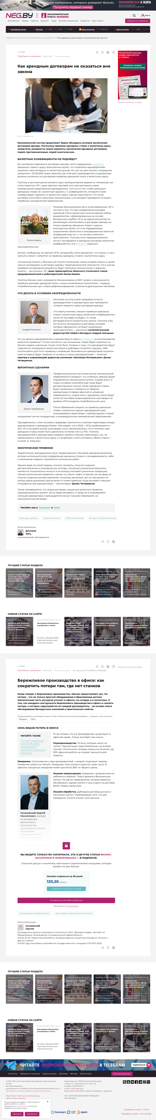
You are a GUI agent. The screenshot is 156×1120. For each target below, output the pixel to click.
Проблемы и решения (29, 56)
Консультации (71, 620)
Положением (22, 1106)
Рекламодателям (122, 1074)
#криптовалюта (52, 518)
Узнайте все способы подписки (66, 900)
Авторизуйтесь (73, 906)
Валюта (39, 29)
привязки (98, 164)
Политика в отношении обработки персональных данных (28, 1091)
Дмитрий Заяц (31, 532)
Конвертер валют (18, 29)
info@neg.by (21, 1096)
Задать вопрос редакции (15, 1098)
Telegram (44, 507)
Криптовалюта (88, 29)
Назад (22, 52)
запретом (87, 339)
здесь (58, 1088)
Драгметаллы (123, 29)
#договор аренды (29, 518)
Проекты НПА (130, 620)
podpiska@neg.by (33, 1096)
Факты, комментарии (45, 620)
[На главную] (19, 15)
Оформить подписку (137, 21)
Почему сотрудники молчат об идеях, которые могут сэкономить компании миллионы (33, 746)
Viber (57, 507)
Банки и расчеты (14, 620)
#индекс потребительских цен (105, 518)
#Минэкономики (74, 518)
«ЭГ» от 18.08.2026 (89, 670)
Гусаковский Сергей (33, 927)
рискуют (81, 243)
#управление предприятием (35, 913)
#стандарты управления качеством (74, 913)
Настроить (32, 1114)
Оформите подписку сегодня (66, 889)
